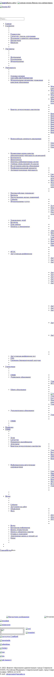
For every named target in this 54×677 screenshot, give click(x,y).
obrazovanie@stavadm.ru (15, 674)
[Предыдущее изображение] (17, 617)
